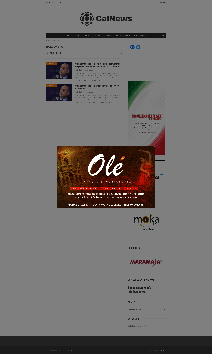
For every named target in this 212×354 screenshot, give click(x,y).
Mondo (77, 36)
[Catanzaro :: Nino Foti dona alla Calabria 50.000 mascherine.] (59, 92)
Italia (87, 36)
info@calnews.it (137, 292)
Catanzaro (51, 64)
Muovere (163, 350)
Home (68, 36)
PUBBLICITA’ (59, 3)
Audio (109, 36)
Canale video (124, 36)
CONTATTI (49, 3)
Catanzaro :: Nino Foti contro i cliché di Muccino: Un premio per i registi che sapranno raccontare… (97, 65)
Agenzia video (140, 36)
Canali (98, 36)
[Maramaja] (146, 263)
